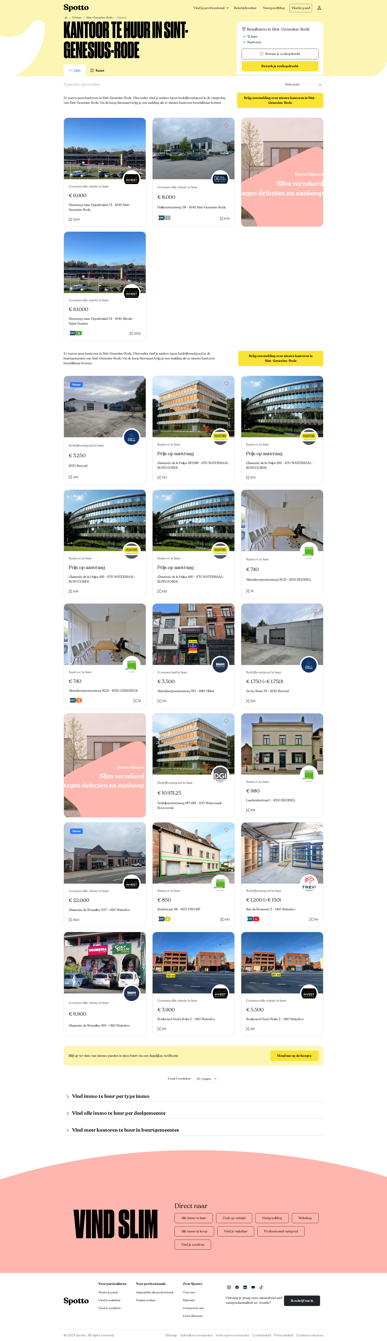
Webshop (305, 1218)
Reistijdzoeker (245, 8)
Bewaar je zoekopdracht (282, 54)
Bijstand (189, 1300)
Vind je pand (300, 8)
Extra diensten (193, 1316)
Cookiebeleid (261, 1335)
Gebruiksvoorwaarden (196, 1335)
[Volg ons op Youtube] (253, 1287)
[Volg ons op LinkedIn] (245, 1287)
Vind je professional (209, 8)
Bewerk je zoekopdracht (280, 66)
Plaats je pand (108, 1292)
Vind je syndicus (192, 1244)
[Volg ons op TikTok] (261, 1287)
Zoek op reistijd (234, 1218)
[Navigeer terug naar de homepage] (76, 8)
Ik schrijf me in (302, 1301)
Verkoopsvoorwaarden (232, 1335)
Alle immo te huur (193, 1218)
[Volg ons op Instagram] (229, 1287)
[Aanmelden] (319, 8)
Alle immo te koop (194, 1231)
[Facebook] (237, 1287)
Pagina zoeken (145, 1300)
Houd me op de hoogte (294, 1056)
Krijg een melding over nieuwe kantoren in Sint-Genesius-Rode (280, 100)
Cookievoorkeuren (309, 1335)
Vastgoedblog (274, 8)
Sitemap (171, 1335)
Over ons (189, 1292)
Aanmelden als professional (154, 1292)
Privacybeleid (283, 1335)
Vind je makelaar (236, 1231)
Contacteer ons (193, 1308)
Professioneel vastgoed (281, 1231)
